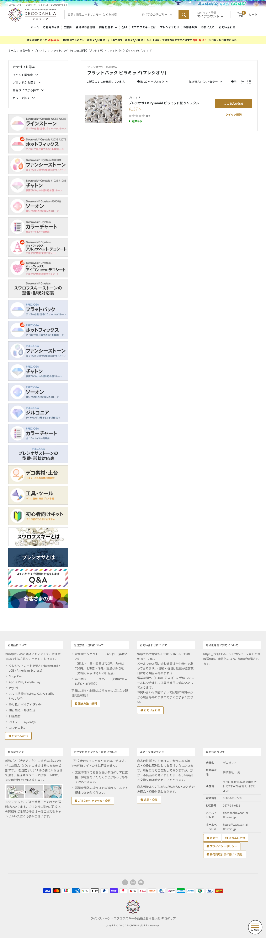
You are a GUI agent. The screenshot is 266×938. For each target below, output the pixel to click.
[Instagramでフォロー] (133, 882)
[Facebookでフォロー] (125, 882)
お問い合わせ (227, 27)
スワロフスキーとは (143, 27)
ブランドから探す (25, 82)
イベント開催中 (23, 75)
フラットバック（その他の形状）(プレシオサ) (77, 50)
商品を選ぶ (106, 27)
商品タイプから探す (26, 90)
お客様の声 (190, 27)
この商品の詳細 (233, 103)
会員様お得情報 (85, 27)
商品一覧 (25, 50)
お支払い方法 (19, 736)
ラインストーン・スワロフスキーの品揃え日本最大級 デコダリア (133, 918)
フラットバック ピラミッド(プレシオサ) (129, 50)
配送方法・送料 (87, 703)
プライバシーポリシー (223, 846)
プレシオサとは (169, 27)
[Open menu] (255, 927)
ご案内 (68, 27)
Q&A (124, 27)
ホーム (35, 27)
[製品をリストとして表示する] (242, 81)
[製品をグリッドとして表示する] (249, 81)
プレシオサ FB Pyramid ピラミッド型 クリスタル (164, 103)
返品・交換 (150, 800)
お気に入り (208, 27)
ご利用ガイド (51, 27)
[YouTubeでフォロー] (141, 882)
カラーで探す (22, 98)
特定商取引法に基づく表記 (226, 854)
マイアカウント (208, 16)
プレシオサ (40, 50)
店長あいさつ (236, 838)
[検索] (184, 14)
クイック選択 (233, 114)
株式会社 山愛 (231, 772)
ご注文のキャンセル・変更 (94, 801)
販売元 (213, 838)
